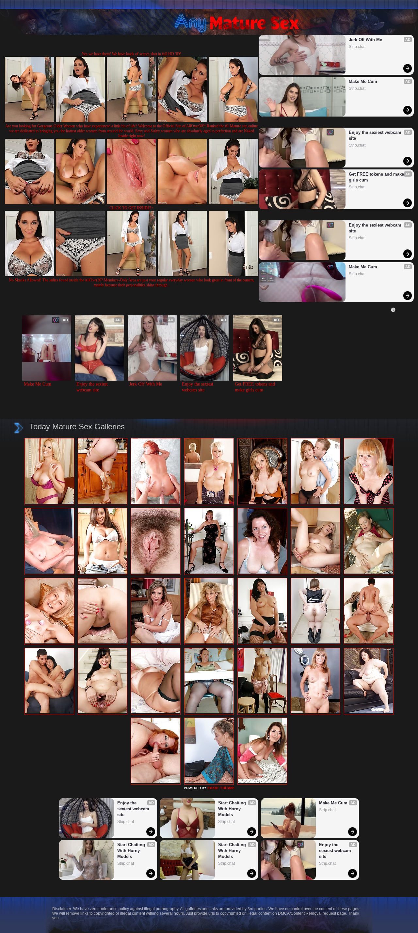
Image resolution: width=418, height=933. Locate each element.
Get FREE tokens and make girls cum (377, 177)
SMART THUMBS (220, 788)
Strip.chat (357, 46)
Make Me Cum (363, 81)
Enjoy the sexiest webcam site (376, 135)
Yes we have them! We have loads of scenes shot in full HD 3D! (131, 54)
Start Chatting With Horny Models (131, 850)
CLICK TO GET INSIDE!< (131, 208)
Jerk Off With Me (365, 39)
